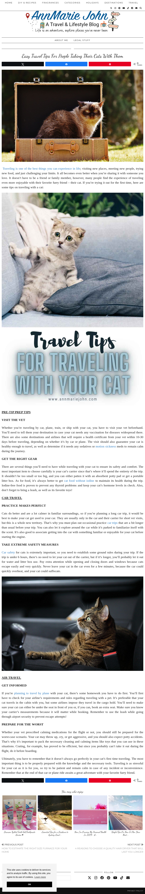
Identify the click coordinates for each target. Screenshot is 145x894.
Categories (72, 2)
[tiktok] (121, 878)
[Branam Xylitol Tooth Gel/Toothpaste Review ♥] (19, 812)
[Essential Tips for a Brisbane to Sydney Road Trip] (55, 812)
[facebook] (102, 878)
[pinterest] (108, 878)
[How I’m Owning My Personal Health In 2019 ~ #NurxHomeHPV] (90, 812)
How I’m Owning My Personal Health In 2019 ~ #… (90, 833)
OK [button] (29, 884)
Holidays (92, 2)
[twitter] (89, 878)
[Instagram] (115, 8)
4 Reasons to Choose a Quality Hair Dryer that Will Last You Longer (109, 848)
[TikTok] (128, 8)
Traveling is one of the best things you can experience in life (41, 168)
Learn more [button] (40, 877)
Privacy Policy (135, 891)
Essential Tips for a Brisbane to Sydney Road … (55, 833)
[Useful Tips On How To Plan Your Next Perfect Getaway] (126, 812)
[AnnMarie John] (72, 18)
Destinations (114, 2)
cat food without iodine (79, 480)
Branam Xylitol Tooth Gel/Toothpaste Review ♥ (19, 833)
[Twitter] (111, 8)
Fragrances (50, 2)
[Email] (136, 8)
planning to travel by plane (31, 693)
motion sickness (106, 446)
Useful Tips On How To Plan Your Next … (125, 833)
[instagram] (95, 878)
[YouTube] (124, 8)
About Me (61, 40)
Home (8, 2)
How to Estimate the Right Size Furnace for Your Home (34, 848)
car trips (112, 522)
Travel (133, 2)
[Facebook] (132, 8)
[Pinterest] (119, 8)
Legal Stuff (82, 40)
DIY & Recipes (27, 2)
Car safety (8, 552)
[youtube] (115, 878)
